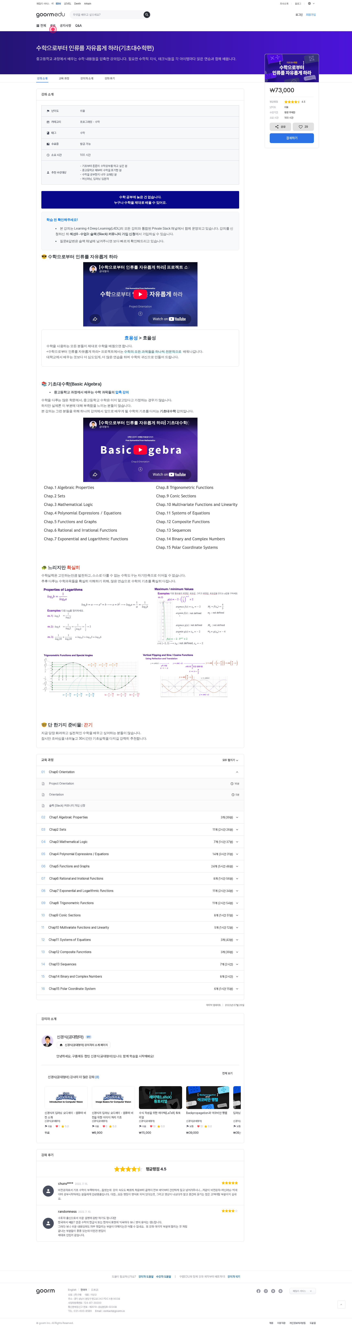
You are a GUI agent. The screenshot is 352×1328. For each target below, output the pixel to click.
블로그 (298, 3)
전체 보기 (227, 1073)
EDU (58, 3)
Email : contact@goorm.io (110, 1311)
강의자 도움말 (146, 1276)
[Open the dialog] (53, 29)
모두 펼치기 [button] (228, 760)
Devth (77, 3)
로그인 (299, 14)
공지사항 (65, 26)
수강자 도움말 (163, 1276)
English (72, 1289)
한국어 (84, 1289)
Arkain (87, 3)
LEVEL (67, 3)
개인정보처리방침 (297, 1323)
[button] (65, 1126)
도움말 (313, 1323)
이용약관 (281, 1323)
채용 (271, 1323)
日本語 (94, 1289)
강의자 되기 (234, 1276)
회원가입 (311, 14)
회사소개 (284, 3)
